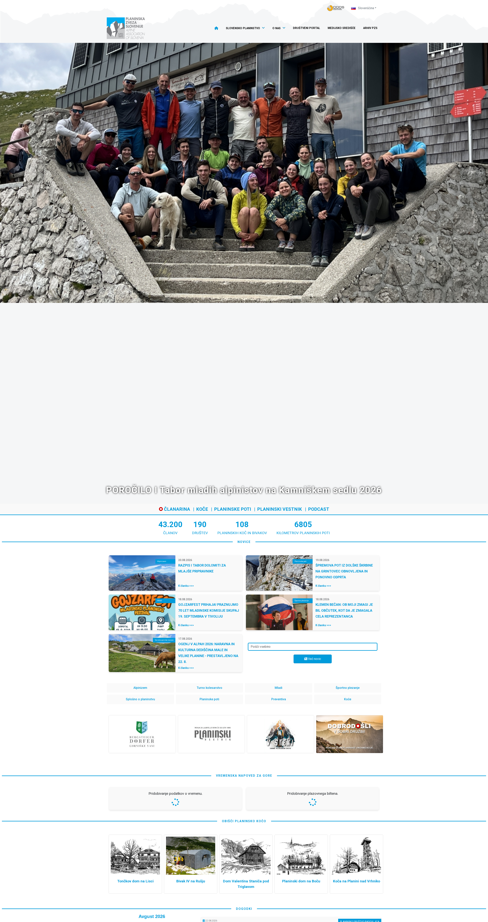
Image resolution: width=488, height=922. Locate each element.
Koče (202, 509)
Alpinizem (140, 688)
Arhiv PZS (370, 28)
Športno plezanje (348, 688)
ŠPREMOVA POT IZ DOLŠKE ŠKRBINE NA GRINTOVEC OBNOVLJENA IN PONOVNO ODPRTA (344, 571)
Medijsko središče (342, 28)
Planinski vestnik (279, 509)
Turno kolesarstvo (209, 688)
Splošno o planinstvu (140, 699)
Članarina (176, 509)
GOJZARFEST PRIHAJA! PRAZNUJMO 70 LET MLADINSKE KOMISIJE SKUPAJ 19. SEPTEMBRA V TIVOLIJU (208, 610)
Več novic (314, 659)
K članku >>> (186, 585)
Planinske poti (232, 509)
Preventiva (278, 699)
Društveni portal (306, 28)
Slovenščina (365, 8)
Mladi (278, 688)
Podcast (318, 509)
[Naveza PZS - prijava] (335, 8)
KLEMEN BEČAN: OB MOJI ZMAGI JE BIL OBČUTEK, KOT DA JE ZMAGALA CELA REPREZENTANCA (344, 610)
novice (244, 542)
